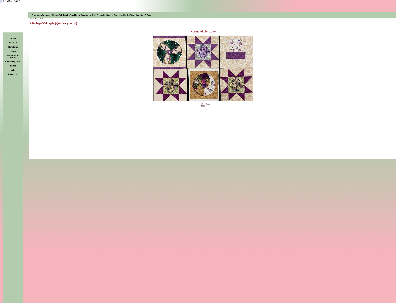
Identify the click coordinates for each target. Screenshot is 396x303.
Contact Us (13, 74)
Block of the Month (71, 15)
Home (13, 39)
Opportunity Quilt (88, 15)
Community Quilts (13, 62)
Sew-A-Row (145, 15)
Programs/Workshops (41, 15)
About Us (13, 43)
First (198, 104)
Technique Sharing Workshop (126, 15)
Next (203, 104)
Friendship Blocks (105, 15)
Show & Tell (57, 15)
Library (13, 51)
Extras (13, 66)
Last (208, 104)
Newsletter (13, 47)
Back (203, 106)
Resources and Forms (13, 56)
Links (13, 70)
